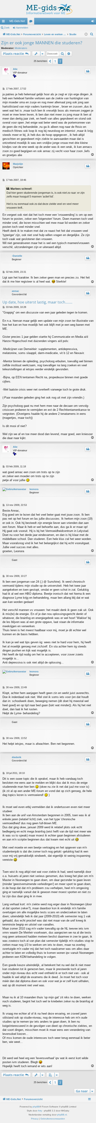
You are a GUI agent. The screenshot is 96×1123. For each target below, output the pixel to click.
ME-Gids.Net (17, 21)
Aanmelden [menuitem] (93, 22)
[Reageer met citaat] (88, 71)
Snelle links (4, 22)
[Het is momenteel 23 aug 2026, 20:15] (86, 34)
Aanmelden (22, 27)
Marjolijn (18, 164)
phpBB (36, 1106)
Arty (40, 1110)
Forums (31, 22)
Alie (15, 69)
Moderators (21, 48)
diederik (16, 757)
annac (15, 291)
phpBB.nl (62, 1114)
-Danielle (17, 255)
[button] (50, 61)
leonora (33, 489)
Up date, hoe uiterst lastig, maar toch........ (37, 302)
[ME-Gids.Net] (48, 9)
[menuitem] (92, 34)
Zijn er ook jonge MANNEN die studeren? (41, 43)
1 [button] (55, 61)
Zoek (7, 27)
